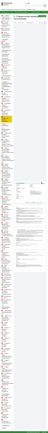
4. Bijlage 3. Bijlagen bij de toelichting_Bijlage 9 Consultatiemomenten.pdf (7, 233)
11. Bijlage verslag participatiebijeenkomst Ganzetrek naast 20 (7, 369)
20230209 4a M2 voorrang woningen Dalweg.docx (6, 286)
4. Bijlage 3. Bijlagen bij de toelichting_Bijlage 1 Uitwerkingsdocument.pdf (7, 166)
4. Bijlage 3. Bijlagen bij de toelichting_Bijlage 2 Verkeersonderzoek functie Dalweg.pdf (6, 173)
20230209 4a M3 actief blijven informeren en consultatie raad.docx (6, 292)
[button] (45, 5)
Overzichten (16, 9)
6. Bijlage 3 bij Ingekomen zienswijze (6, 340)
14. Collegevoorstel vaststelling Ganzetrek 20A (5, 389)
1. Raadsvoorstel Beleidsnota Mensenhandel (6, 399)
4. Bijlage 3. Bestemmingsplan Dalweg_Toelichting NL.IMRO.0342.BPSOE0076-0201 (7, 159)
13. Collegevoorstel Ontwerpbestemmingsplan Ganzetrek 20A (7, 382)
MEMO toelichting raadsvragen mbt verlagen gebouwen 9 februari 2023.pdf (6, 268)
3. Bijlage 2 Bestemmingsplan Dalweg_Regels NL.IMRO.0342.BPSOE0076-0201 (7, 150)
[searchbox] (34, 5)
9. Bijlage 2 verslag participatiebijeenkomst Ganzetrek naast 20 (7, 356)
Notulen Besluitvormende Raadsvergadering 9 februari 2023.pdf (6, 35)
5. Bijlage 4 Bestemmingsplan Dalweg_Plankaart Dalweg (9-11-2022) (6, 240)
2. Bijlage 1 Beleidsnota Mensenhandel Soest (6, 404)
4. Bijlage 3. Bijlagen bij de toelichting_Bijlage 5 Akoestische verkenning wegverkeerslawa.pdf (6, 200)
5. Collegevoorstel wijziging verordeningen (5, 119)
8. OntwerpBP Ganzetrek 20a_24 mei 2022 (6, 350)
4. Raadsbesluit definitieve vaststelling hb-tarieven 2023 (6, 112)
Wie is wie (22, 9)
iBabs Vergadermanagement (33, 432)
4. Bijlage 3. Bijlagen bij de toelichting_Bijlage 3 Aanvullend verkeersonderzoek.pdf (7, 182)
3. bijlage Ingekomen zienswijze (5, 324)
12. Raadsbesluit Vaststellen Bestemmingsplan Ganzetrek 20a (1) (6, 376)
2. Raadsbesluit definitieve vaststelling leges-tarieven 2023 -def (6, 99)
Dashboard (3, 9)
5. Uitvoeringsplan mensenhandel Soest (6, 421)
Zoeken (26, 3)
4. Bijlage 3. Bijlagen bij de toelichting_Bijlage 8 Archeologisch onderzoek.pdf (6, 225)
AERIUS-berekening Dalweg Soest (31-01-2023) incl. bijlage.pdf (6, 261)
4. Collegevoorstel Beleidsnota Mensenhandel (5, 415)
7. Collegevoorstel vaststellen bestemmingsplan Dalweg (6, 254)
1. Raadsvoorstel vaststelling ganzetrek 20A (6, 312)
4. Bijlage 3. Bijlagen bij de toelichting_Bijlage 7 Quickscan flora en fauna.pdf (6, 217)
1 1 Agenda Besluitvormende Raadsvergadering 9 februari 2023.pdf (6, 18)
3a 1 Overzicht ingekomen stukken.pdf (6, 67)
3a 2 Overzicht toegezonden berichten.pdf (6, 72)
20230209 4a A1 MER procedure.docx (6, 275)
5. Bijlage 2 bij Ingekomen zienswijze (6, 334)
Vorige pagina (43, 16)
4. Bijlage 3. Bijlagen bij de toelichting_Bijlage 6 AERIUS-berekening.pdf (6, 209)
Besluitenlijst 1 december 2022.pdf (6, 78)
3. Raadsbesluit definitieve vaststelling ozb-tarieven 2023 (6, 106)
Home (9, 12)
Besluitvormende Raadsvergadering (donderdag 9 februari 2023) (26, 12)
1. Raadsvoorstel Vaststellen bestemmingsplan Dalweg (6, 135)
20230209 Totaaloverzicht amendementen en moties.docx (6, 24)
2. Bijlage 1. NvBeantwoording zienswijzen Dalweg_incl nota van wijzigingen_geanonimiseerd (7, 142)
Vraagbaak (28, 9)
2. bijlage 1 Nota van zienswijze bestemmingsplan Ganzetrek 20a (6, 318)
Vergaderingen (9, 9)
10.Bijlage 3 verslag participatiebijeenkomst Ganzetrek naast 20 (7, 362)
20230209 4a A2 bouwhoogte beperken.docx (6, 301)
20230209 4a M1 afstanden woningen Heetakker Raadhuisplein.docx (6, 280)
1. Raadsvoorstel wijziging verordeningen (6, 93)
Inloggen (43, 432)
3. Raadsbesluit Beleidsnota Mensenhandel (6, 410)
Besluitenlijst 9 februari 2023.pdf (6, 29)
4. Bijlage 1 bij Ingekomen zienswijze (6, 329)
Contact (33, 9)
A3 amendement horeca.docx (6, 297)
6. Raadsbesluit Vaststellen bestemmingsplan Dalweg (6, 246)
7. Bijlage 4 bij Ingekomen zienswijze (6, 345)
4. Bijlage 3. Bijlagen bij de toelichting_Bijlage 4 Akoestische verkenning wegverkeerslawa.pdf (6, 191)
